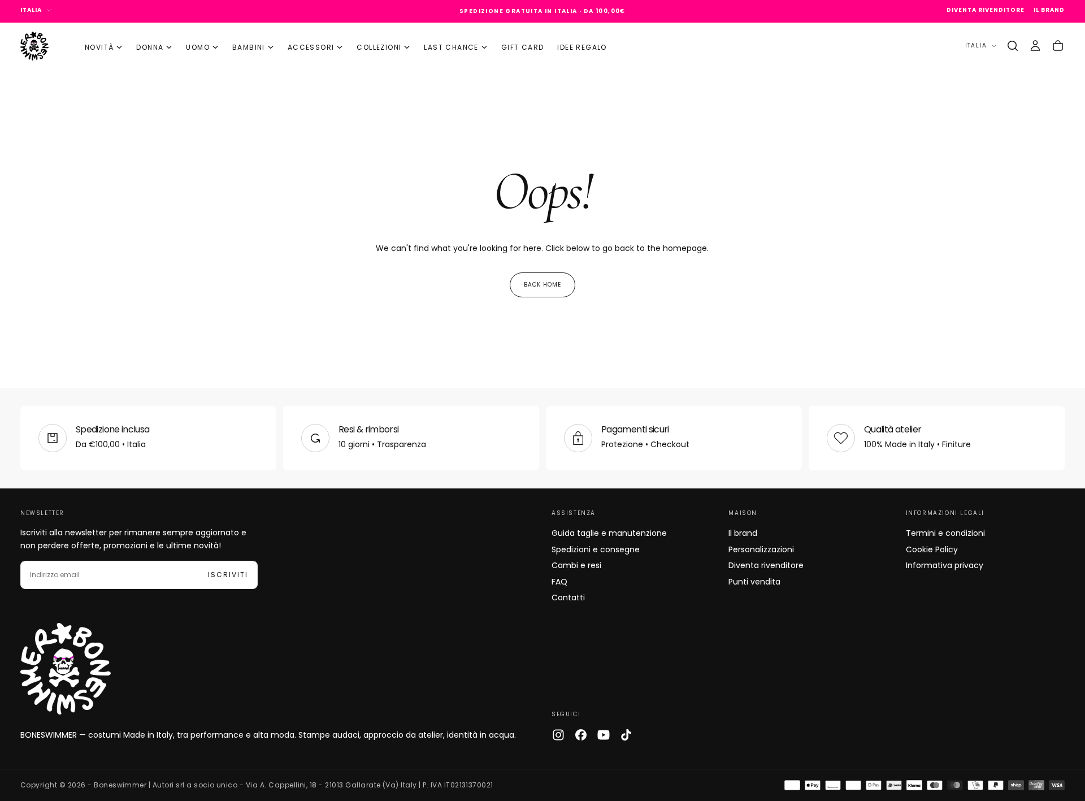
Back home (542, 284)
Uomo (198, 47)
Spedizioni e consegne (596, 549)
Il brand (742, 533)
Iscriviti (228, 574)
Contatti (568, 597)
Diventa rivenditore (766, 565)
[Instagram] (558, 735)
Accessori (311, 47)
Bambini (248, 47)
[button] (1012, 46)
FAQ (559, 581)
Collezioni (379, 47)
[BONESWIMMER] (65, 668)
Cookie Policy (932, 549)
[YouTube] (603, 735)
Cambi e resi (576, 565)
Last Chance (451, 47)
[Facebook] (581, 735)
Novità (99, 47)
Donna (149, 47)
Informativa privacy (944, 565)
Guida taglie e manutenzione (609, 533)
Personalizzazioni (761, 549)
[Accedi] (1035, 46)
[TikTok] (626, 735)
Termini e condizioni (945, 533)
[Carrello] (1058, 46)
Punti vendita (754, 581)
